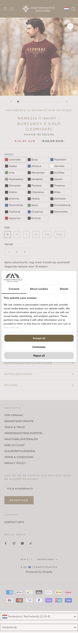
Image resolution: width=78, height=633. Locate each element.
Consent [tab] (14, 288)
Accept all (39, 338)
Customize (39, 346)
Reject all (39, 355)
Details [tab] (64, 288)
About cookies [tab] (39, 288)
